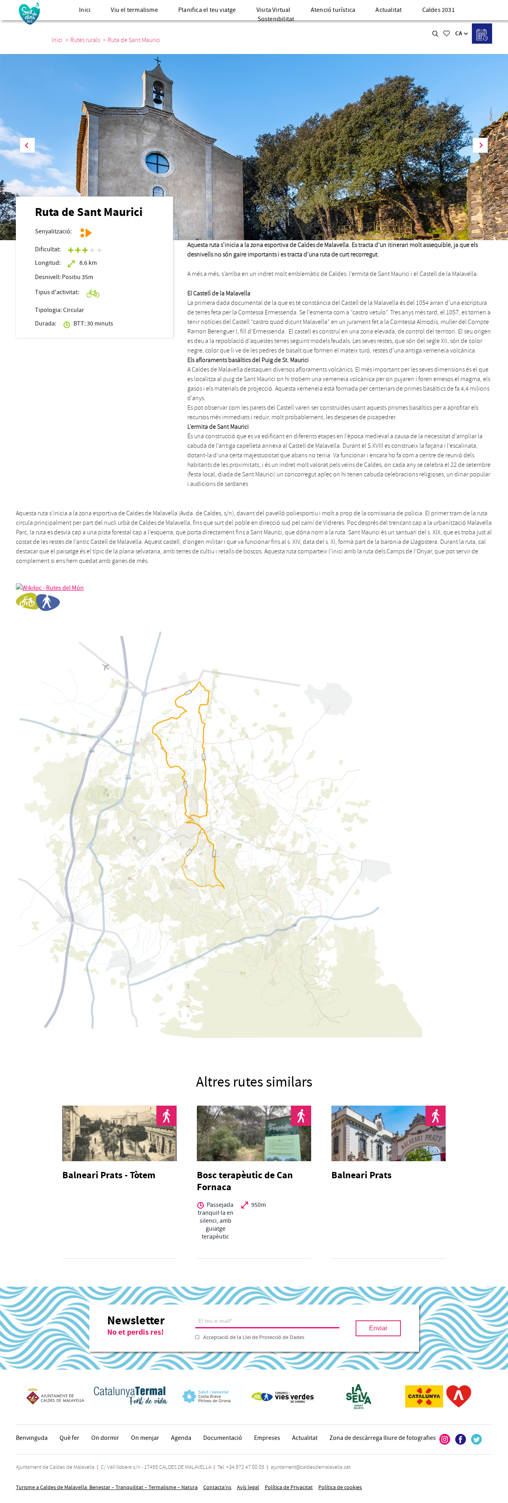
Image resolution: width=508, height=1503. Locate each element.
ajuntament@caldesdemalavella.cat (310, 1467)
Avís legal (248, 1487)
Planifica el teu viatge (207, 10)
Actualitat (388, 10)
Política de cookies (340, 1487)
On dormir (105, 1438)
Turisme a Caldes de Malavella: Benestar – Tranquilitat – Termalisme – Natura (107, 1487)
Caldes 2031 (438, 10)
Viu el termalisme (134, 10)
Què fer (69, 1438)
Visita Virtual (273, 10)
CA (458, 33)
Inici (84, 10)
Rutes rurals (85, 40)
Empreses (267, 1438)
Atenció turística (333, 10)
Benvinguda (32, 1438)
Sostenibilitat (276, 19)
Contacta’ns (217, 1487)
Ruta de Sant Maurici (134, 40)
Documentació (222, 1438)
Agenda (181, 1438)
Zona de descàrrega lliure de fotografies (382, 1438)
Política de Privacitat (289, 1487)
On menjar (145, 1438)
